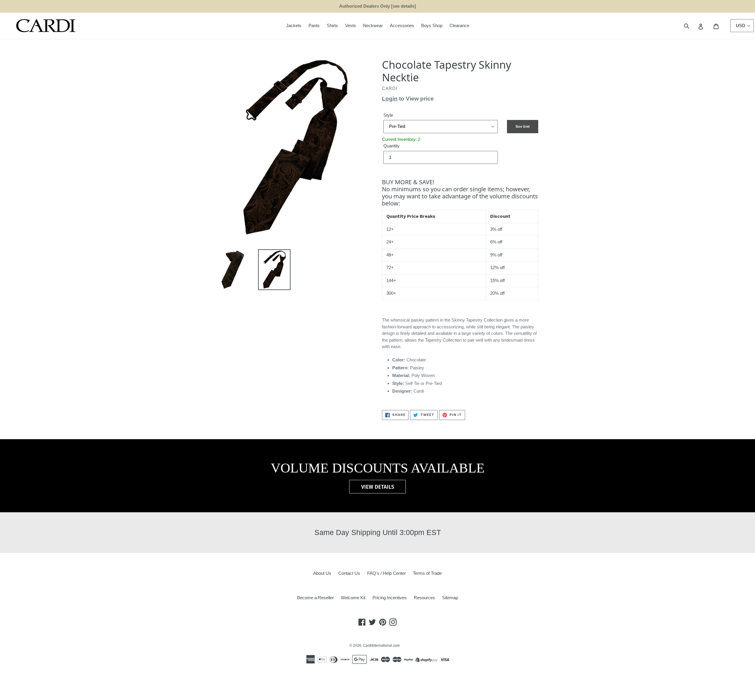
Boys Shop (431, 25)
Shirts (332, 25)
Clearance (459, 25)
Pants (314, 25)
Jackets (293, 25)
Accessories (402, 25)
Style (388, 115)
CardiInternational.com (381, 645)
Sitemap (450, 597)
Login (390, 99)
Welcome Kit (353, 597)
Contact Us (349, 573)
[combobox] (693, 25)
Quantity (391, 145)
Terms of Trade (427, 573)
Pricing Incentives (389, 597)
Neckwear (373, 25)
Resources (424, 597)
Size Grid (523, 126)
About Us (322, 573)
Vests (350, 25)
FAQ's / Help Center (386, 573)
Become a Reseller (315, 597)
